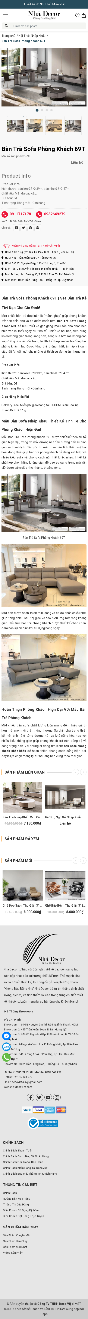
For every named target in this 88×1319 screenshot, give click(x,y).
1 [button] (37, 110)
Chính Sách (10, 1193)
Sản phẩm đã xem (21, 839)
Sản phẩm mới (18, 860)
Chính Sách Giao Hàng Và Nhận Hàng (26, 1156)
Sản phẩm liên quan (24, 772)
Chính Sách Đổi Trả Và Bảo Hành (23, 1162)
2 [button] (42, 110)
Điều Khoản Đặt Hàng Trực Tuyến (23, 1216)
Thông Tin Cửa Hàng (16, 1204)
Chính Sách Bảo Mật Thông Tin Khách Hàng (30, 1173)
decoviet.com (23, 1086)
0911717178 (20, 214)
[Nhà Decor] (44, 949)
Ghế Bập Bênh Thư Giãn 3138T (66, 905)
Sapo (44, 1314)
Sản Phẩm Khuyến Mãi (16, 1235)
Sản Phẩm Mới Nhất (15, 1247)
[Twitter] (39, 1097)
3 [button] (46, 110)
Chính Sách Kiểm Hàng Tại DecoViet (25, 1167)
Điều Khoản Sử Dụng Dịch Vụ (21, 1210)
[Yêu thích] (77, 15)
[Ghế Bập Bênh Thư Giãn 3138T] (65, 885)
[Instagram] (57, 1097)
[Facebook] (30, 1097)
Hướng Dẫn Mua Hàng (16, 1198)
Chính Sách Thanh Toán (17, 1150)
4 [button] (51, 110)
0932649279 (54, 214)
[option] (44, 77)
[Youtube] (48, 1097)
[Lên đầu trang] (78, 1288)
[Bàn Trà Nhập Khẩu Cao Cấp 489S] (23, 797)
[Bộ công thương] (44, 1123)
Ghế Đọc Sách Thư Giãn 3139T (24, 905)
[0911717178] (6, 1057)
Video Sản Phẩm (13, 1252)
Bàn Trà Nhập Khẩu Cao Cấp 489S (26, 817)
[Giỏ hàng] (84, 15)
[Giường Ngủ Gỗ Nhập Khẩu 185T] (65, 797)
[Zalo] (6, 1046)
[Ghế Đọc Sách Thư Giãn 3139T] (23, 885)
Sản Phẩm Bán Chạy (15, 1241)
